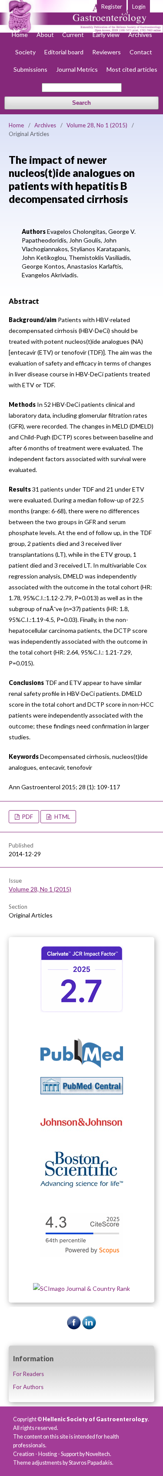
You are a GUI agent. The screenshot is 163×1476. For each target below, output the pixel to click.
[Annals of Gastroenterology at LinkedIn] (89, 1327)
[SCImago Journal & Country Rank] (81, 1288)
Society (25, 52)
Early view (106, 34)
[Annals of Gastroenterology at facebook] (74, 1327)
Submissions (30, 69)
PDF (27, 816)
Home (20, 34)
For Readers (28, 1373)
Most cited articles (131, 69)
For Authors (28, 1386)
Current (73, 34)
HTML (61, 816)
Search (81, 103)
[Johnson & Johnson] (81, 1140)
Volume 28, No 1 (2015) (97, 125)
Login (139, 6)
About (45, 34)
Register (111, 6)
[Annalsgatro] (81, 1010)
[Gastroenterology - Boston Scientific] (81, 1185)
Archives (140, 34)
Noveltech (98, 1454)
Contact (141, 52)
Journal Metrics (77, 69)
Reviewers (106, 52)
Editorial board (63, 52)
